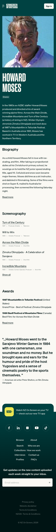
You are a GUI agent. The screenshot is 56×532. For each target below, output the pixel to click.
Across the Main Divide (15, 242)
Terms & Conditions (28, 509)
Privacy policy (28, 501)
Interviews (20, 455)
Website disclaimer (28, 505)
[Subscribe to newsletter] (49, 482)
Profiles (20, 459)
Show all (6, 274)
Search (20, 445)
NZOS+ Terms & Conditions (28, 513)
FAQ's (34, 459)
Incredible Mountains (14, 266)
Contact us (33, 455)
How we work (34, 450)
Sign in (49, 6)
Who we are (34, 445)
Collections (20, 450)
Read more (7, 197)
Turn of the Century (13, 222)
